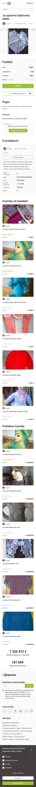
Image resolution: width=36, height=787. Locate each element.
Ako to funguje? (26, 731)
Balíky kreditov (7, 737)
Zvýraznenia (19, 737)
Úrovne (6, 734)
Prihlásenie (30, 3)
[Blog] (26, 711)
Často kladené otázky (11, 731)
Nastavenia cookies (9, 725)
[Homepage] (13, 3)
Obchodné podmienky (10, 723)
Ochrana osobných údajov (11, 728)
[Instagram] (32, 711)
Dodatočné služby (22, 739)
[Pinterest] (15, 711)
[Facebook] (4, 711)
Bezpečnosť (27, 728)
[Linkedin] (21, 711)
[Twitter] (10, 711)
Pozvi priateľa (16, 734)
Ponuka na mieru (8, 739)
